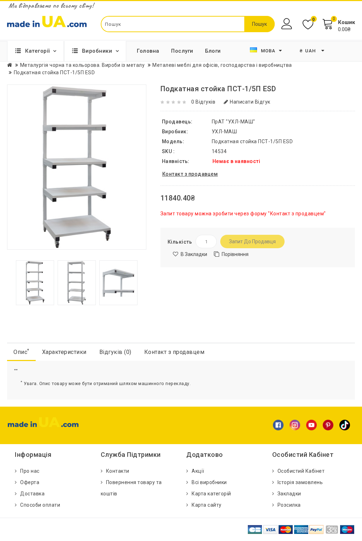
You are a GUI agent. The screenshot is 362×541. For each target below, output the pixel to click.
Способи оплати (40, 505)
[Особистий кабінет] (287, 24)
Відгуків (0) (115, 352)
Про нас (30, 471)
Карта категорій (211, 493)
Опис (21, 351)
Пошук (259, 24)
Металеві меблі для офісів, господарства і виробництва (222, 65)
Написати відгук (250, 102)
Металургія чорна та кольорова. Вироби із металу (82, 65)
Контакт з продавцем (174, 352)
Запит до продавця (252, 241)
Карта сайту (207, 505)
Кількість (180, 242)
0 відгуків (203, 102)
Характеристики (64, 352)
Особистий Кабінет (301, 471)
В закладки (194, 254)
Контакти (117, 471)
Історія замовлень (300, 482)
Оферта (29, 482)
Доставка (32, 493)
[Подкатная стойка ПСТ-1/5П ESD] (35, 282)
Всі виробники (209, 482)
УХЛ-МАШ (224, 131)
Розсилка (289, 505)
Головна (148, 51)
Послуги (182, 51)
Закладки (289, 493)
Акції (198, 471)
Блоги (213, 51)
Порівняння (235, 254)
